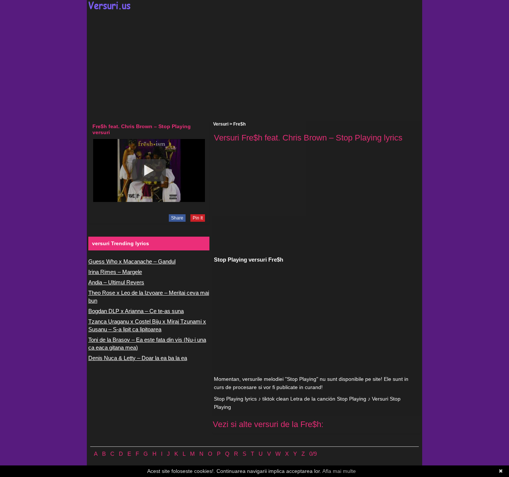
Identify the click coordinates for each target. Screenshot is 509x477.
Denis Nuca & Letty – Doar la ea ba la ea (137, 358)
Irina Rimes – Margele (115, 272)
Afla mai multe (339, 471)
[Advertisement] (254, 65)
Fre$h (239, 124)
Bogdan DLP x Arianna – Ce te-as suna (136, 311)
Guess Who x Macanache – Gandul (132, 261)
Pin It (198, 218)
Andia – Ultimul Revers (116, 282)
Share (177, 218)
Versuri (220, 124)
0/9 (313, 454)
